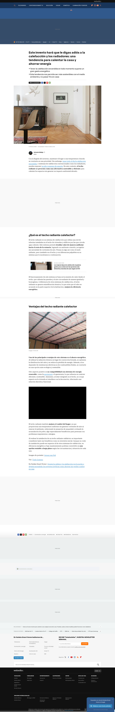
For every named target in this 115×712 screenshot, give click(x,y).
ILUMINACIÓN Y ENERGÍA (80, 5)
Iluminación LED (33, 651)
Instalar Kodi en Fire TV (40, 631)
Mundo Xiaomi (17, 688)
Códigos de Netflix (53, 631)
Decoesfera (81, 680)
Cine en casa (32, 654)
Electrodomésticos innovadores (34, 642)
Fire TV (27, 42)
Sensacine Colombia (42, 700)
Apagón (45, 42)
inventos (76, 534)
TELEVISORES (22, 5)
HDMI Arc (67, 631)
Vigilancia (66, 42)
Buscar (98, 664)
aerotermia (48, 374)
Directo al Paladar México (57, 698)
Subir (96, 671)
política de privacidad (80, 647)
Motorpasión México (68, 698)
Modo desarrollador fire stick (79, 631)
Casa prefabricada (36, 42)
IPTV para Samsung (93, 631)
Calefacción (52, 534)
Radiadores (68, 534)
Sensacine (42, 678)
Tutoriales (31, 646)
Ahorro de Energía (19, 651)
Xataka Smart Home (17, 685)
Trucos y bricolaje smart (48, 647)
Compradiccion (82, 682)
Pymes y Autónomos (94, 681)
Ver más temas (19, 657)
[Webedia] (97, 1)
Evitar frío (59, 534)
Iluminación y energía (40, 534)
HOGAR (58, 5)
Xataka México (17, 698)
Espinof (41, 680)
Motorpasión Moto (70, 680)
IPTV (61, 631)
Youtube (98, 5)
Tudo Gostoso (37, 460)
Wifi (45, 654)
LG (49, 42)
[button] (39, 152)
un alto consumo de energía (52, 166)
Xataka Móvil (17, 680)
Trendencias (81, 678)
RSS (78, 657)
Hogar (45, 642)
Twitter (100, 5)
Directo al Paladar (57, 678)
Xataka (16, 678)
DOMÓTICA (66, 5)
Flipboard (92, 5)
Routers (16, 654)
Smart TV (54, 42)
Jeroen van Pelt (50, 455)
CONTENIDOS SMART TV (36, 5)
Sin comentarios (35, 82)
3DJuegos (29, 678)
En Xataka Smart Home (59, 263)
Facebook (42, 83)
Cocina (78, 42)
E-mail (50, 83)
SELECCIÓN (49, 5)
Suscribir (84, 643)
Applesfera (16, 682)
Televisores (17, 642)
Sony (60, 42)
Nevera (72, 42)
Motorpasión (68, 678)
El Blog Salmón (94, 678)
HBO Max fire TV (29, 631)
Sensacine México (44, 698)
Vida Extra (29, 680)
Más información (69, 710)
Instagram (95, 5)
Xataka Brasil (17, 700)
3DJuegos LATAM (31, 698)
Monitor (84, 42)
